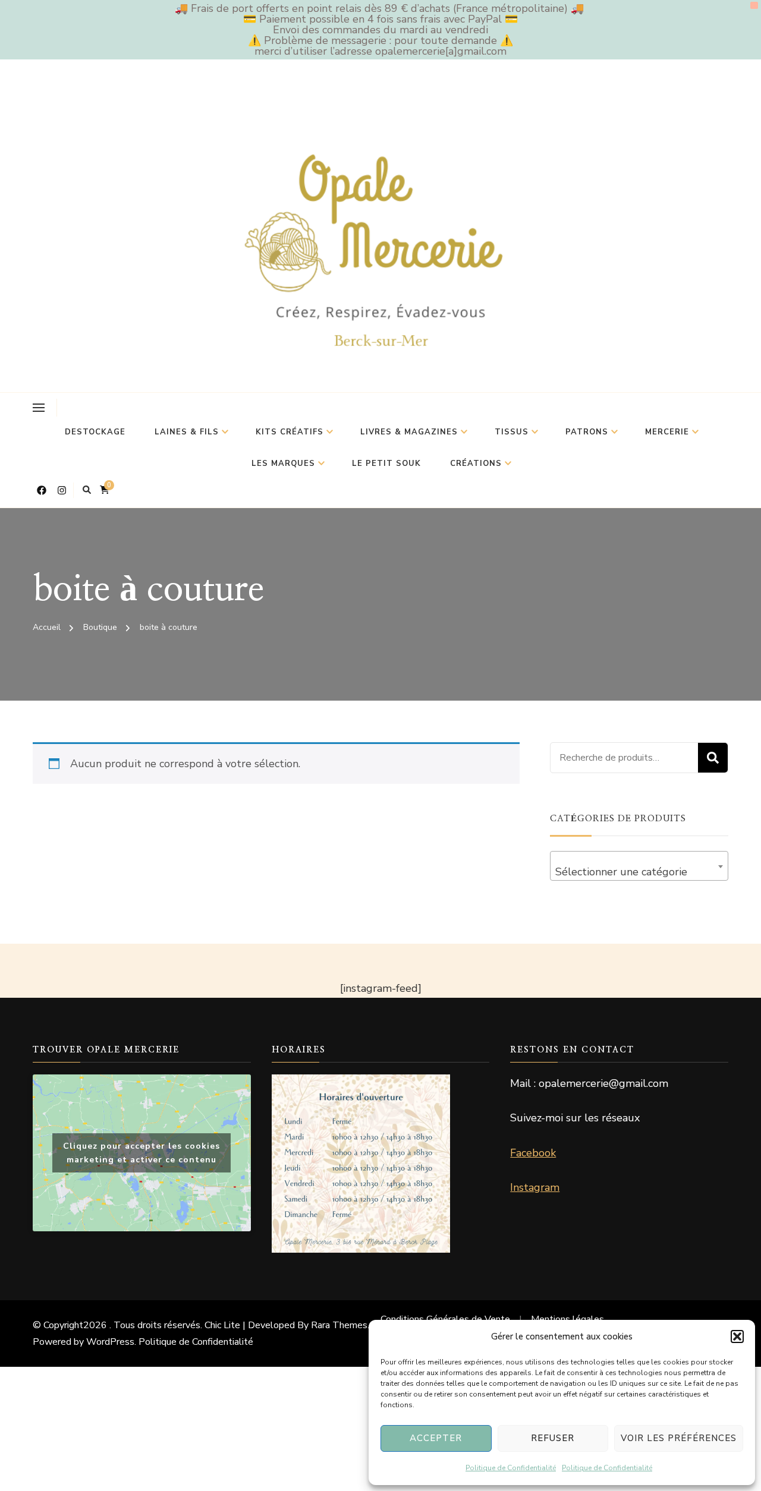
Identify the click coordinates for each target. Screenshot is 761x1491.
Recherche (713, 758)
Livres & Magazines (409, 432)
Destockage (95, 432)
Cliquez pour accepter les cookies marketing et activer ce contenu (141, 1152)
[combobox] (639, 866)
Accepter (436, 1438)
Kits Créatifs (289, 432)
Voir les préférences (679, 1438)
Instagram (534, 1187)
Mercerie (667, 432)
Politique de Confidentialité (511, 1468)
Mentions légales (567, 1319)
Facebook (533, 1153)
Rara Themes (339, 1325)
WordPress (110, 1341)
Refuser (552, 1438)
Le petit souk (386, 463)
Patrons (586, 432)
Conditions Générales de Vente (445, 1319)
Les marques (283, 463)
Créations (476, 463)
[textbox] (639, 872)
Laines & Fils (187, 432)
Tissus (512, 432)
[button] (737, 1336)
